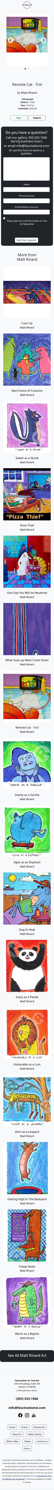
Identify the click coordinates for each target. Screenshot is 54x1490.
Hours (27, 1448)
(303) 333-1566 (27, 1398)
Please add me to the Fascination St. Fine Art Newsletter (27, 222)
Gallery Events (35, 1434)
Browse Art (39, 1427)
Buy (19, 117)
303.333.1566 (37, 137)
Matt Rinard (29, 93)
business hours (31, 141)
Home (12, 1427)
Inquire (37, 117)
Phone (26, 195)
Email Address (26, 207)
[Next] (43, 40)
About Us (17, 1434)
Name (26, 184)
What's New (12, 1441)
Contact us (42, 1441)
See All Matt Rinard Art (27, 1355)
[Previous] (11, 40)
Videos (27, 1441)
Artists (24, 1427)
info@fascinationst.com (32, 146)
